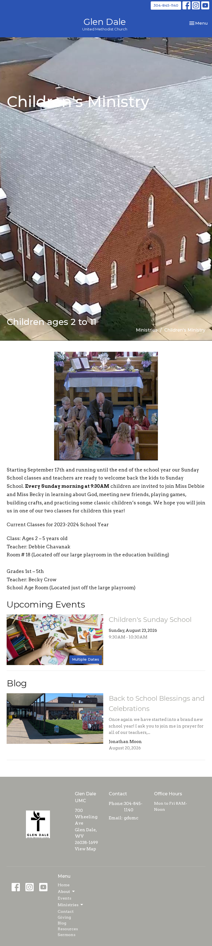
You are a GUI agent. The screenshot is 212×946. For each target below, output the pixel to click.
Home (64, 885)
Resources (68, 929)
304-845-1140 (165, 5)
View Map (85, 848)
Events (64, 898)
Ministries (147, 330)
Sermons (66, 934)
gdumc (131, 817)
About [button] (64, 891)
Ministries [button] (68, 905)
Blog (62, 923)
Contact (66, 911)
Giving (64, 917)
